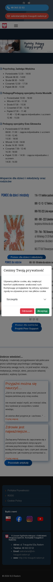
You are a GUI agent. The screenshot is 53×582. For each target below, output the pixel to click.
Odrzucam (27, 311)
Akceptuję (42, 311)
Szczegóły (12, 299)
